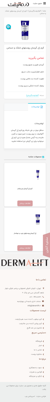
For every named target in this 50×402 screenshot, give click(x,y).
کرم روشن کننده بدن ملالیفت (30, 323)
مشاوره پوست (36, 354)
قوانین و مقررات (35, 371)
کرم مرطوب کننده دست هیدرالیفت (28, 319)
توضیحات (35, 106)
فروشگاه (39, 341)
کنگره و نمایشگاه (35, 376)
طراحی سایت (41, 396)
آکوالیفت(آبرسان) (34, 11)
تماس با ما (38, 349)
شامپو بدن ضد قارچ (34, 327)
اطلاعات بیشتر (25, 203)
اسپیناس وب (30, 396)
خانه (44, 11)
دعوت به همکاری (35, 367)
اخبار (40, 345)
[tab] (37, 107)
